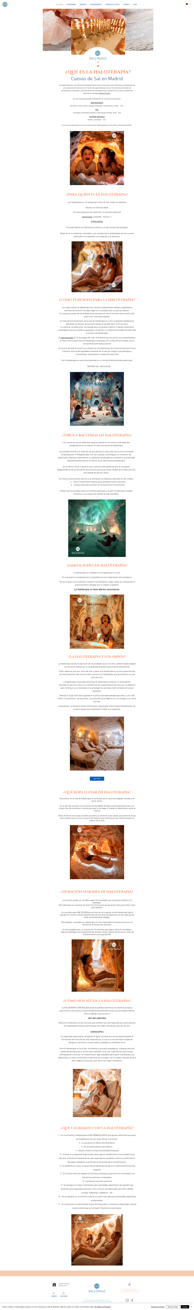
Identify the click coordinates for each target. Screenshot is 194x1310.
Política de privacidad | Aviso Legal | (91, 1302)
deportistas (87, 217)
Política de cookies (106, 1302)
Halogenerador (104, 93)
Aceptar (184, 1307)
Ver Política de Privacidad (102, 1307)
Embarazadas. (97, 221)
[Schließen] (191, 1306)
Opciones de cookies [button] (157, 1307)
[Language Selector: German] (188, 4)
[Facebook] (132, 1300)
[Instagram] (127, 1300)
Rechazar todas (173, 1307)
